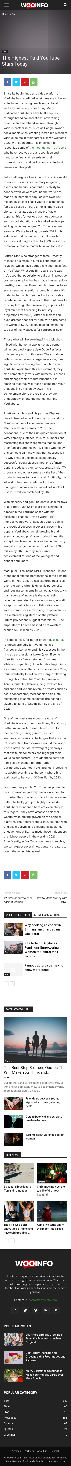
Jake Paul (58, 640)
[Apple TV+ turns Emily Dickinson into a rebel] (52, 1211)
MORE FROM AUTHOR (47, 915)
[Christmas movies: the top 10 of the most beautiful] (52, 1173)
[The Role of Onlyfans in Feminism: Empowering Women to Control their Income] (13, 947)
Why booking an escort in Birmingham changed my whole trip (43, 929)
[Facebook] (7, 82)
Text (7, 1181)
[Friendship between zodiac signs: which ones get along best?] (13, 1103)
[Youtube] (56, 1310)
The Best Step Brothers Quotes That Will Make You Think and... (35, 1070)
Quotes (8, 1061)
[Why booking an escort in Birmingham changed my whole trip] (13, 929)
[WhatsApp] (33, 82)
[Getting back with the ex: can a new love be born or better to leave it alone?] (13, 1121)
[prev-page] (6, 983)
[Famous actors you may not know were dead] (13, 969)
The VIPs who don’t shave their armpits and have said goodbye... (18, 1228)
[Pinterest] (25, 82)
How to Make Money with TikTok (51, 900)
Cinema (41, 1181)
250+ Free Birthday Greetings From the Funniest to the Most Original (44, 1338)
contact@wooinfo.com (43, 1300)
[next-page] (12, 983)
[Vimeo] (35, 1310)
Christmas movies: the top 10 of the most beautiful (51, 1190)
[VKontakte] (46, 1310)
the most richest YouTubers (48, 147)
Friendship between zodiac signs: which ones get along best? (43, 1102)
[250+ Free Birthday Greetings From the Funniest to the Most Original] (13, 1339)
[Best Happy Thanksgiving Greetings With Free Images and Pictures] (13, 1357)
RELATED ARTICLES (18, 915)
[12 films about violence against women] (13, 1139)
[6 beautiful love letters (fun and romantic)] (19, 1173)
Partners (29, 1451)
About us (42, 1451)
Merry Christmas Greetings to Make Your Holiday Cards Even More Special (45, 1374)
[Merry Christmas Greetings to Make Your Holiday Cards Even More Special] (13, 1375)
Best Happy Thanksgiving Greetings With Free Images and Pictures (46, 1356)
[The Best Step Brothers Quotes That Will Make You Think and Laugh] (35, 1040)
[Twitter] (16, 82)
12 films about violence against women (18, 900)
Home (5, 14)
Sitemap (16, 1451)
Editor (7, 1077)
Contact (55, 1451)
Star (14, 14)
